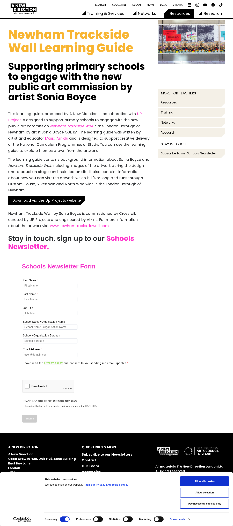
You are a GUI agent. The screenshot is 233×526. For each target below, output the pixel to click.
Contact (89, 460)
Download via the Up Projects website (46, 200)
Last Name (29, 294)
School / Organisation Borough (41, 335)
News (151, 5)
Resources (180, 13)
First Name (29, 280)
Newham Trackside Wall (71, 126)
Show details (177, 519)
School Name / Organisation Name (44, 321)
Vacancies (91, 471)
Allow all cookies (204, 481)
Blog (163, 5)
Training (167, 112)
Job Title (28, 307)
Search (100, 5)
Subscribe (119, 5)
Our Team (90, 466)
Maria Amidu (56, 138)
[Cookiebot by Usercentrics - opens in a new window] (22, 519)
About (136, 5)
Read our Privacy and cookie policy (106, 484)
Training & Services (105, 13)
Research (213, 13)
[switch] (98, 519)
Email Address (31, 349)
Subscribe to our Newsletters (107, 454)
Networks (147, 13)
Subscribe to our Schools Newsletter (188, 153)
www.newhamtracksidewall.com (79, 225)
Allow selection (204, 492)
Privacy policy (53, 363)
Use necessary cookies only (204, 503)
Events (178, 5)
